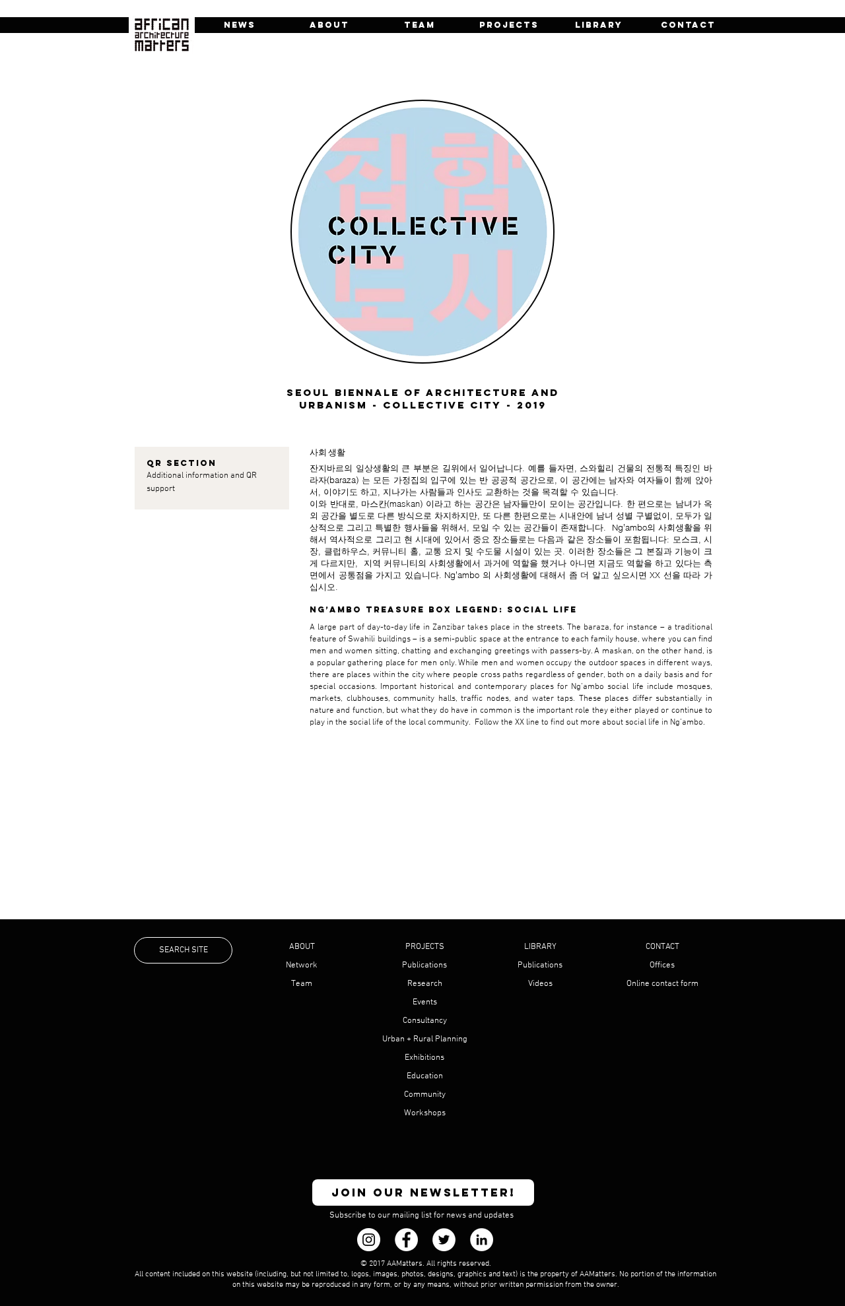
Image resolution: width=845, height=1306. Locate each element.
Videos (540, 984)
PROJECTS (424, 947)
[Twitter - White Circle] (444, 1239)
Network (302, 965)
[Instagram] (368, 1239)
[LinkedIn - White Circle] (481, 1239)
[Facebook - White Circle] (406, 1239)
